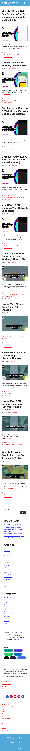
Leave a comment (8, 57)
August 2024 (7, 555)
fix (4, 100)
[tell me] (23, 512)
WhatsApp (9, 654)
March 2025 (7, 551)
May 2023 (6, 586)
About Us (4, 681)
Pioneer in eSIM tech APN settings (12, 527)
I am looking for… (8, 509)
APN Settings (7, 52)
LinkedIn (19, 654)
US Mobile (6, 625)
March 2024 (7, 567)
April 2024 (6, 565)
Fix (4, 98)
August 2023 (7, 584)
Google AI (22, 657)
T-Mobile (6, 621)
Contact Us (5, 686)
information (17, 149)
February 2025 (7, 553)
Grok (13, 657)
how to (7, 100)
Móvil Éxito (20, 245)
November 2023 (8, 577)
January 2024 (7, 572)
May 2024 (6, 562)
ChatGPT (9, 650)
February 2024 (7, 570)
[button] (24, 3)
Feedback (4, 688)
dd (4, 604)
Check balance (7, 599)
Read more (19, 48)
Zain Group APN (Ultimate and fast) (13, 533)
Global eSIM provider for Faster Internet (14, 524)
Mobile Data (17, 345)
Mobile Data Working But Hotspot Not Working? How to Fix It (14, 256)
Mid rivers (22, 197)
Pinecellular (17, 54)
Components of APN (9, 602)
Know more (20, 639)
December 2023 (8, 574)
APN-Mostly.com (13, 669)
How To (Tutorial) (8, 342)
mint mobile (13, 100)
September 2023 (8, 581)
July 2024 (6, 558)
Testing (6, 623)
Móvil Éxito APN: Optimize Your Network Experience (15, 208)
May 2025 (6, 548)
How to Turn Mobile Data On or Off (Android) (12, 307)
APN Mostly (10, 3)
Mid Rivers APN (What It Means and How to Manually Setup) (14, 159)
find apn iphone (7, 444)
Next (7, 502)
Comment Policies (6, 684)
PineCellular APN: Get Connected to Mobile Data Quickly (14, 17)
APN (5, 54)
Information (6, 492)
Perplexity (19, 650)
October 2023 (7, 579)
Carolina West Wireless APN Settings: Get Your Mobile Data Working (15, 111)
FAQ (5, 606)
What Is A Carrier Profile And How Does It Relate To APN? (14, 455)
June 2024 (6, 560)
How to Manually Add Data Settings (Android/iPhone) (14, 355)
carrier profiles (10, 494)
